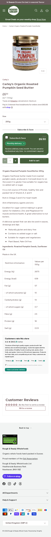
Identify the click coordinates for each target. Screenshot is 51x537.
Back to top (24, 428)
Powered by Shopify (35, 531)
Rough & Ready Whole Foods (18, 531)
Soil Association (30, 458)
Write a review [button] (25, 408)
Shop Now (41, 19)
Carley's (5, 80)
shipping (14, 101)
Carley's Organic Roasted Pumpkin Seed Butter (24, 26)
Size (4, 116)
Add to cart (34, 161)
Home (4, 26)
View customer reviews (16, 370)
